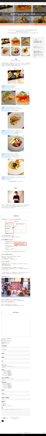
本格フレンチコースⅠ (6, 342)
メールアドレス (4, 349)
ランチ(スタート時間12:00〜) (7, 370)
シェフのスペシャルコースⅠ (7, 340)
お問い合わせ (30, 3)
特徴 (5, 24)
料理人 (17, 24)
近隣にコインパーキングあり (7, 405)
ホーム (16, 432)
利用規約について (13, 417)
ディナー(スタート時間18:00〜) (7, 385)
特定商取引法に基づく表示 (27, 432)
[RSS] (44, 3)
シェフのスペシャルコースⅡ (7, 341)
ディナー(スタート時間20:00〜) (7, 375)
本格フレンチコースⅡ (6, 343)
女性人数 (3, 393)
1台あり (4, 403)
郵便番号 (3, 357)
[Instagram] (43, 3)
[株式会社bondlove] (6, 4)
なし (3, 402)
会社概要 (19, 3)
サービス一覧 (26, 3)
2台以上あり (4, 404)
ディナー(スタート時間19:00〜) (7, 374)
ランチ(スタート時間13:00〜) (7, 384)
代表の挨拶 (15, 3)
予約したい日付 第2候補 (5, 377)
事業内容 (22, 3)
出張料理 (36, 39)
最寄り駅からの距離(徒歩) (6, 397)
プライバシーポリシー (20, 432)
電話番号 (3, 353)
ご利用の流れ (28, 24)
